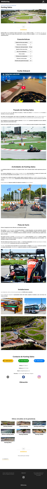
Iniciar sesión (5, 472)
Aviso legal (36, 472)
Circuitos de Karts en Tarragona (8, 5)
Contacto (12, 474)
